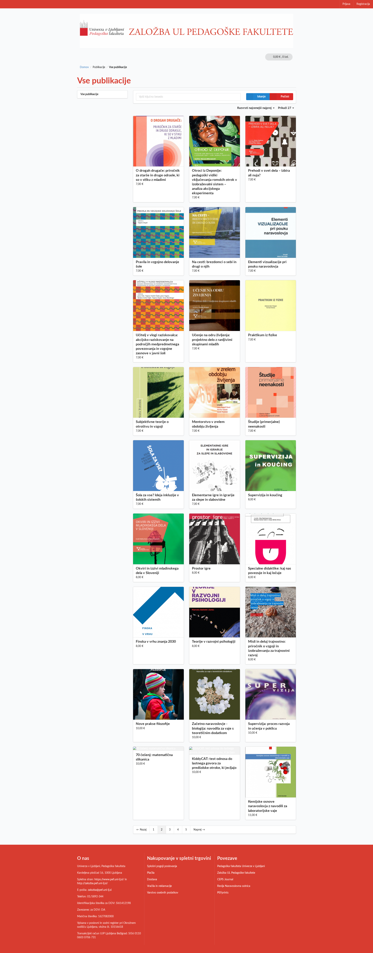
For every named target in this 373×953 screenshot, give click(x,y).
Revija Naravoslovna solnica (233, 886)
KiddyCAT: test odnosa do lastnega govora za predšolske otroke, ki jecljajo (214, 763)
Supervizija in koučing (265, 495)
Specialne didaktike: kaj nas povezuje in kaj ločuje (269, 571)
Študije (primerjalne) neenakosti (264, 424)
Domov (84, 67)
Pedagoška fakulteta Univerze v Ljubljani (241, 866)
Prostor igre (201, 568)
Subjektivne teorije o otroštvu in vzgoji (152, 424)
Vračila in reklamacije (159, 886)
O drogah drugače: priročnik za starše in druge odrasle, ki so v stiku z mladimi (158, 175)
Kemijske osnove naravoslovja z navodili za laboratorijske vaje (267, 806)
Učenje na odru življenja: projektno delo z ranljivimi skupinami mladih (212, 339)
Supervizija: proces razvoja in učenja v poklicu (269, 726)
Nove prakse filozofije (153, 724)
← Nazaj (141, 829)
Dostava (152, 879)
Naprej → (199, 829)
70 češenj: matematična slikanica (154, 757)
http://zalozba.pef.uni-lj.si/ (92, 883)
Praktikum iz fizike (262, 335)
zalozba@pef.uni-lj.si (100, 890)
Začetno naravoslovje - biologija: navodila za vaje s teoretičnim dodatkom (213, 728)
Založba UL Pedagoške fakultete (236, 873)
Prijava (346, 4)
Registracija (363, 4)
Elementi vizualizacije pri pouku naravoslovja (267, 264)
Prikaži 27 (285, 108)
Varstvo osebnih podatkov (162, 892)
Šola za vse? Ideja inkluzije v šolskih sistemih (157, 497)
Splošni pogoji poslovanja (162, 866)
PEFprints (222, 892)
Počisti (285, 96)
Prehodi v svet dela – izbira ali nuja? (269, 173)
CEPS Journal (225, 879)
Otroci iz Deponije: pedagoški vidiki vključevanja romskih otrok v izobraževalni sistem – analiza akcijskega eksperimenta (214, 182)
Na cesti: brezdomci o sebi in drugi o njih (214, 264)
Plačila (150, 873)
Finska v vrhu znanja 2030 (156, 641)
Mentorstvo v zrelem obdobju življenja (208, 424)
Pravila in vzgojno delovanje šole (157, 264)
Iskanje (261, 96)
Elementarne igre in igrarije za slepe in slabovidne (213, 497)
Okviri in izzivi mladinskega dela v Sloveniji (157, 571)
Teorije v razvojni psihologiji (213, 641)
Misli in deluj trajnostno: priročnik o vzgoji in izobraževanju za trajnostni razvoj (269, 648)
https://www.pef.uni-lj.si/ (109, 879)
